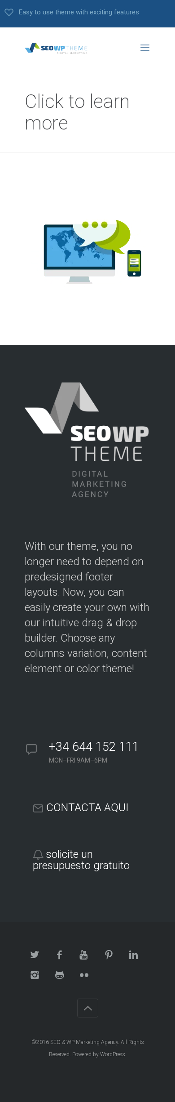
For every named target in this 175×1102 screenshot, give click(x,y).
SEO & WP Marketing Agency (84, 1042)
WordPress (112, 1054)
